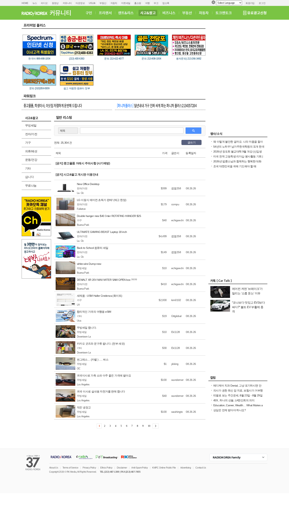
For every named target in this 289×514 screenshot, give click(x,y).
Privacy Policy (89, 467)
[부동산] (187, 13)
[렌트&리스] (126, 13)
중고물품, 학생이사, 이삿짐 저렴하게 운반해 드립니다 (53, 105)
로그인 (262, 3)
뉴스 (34, 3)
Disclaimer (122, 467)
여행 (147, 3)
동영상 (55, 3)
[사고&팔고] (148, 13)
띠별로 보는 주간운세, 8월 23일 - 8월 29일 (237, 395)
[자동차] (203, 13)
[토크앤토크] (223, 13)
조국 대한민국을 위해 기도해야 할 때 (234, 166)
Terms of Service (70, 467)
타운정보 (80, 3)
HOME (25, 3)
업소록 (165, 3)
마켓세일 (125, 3)
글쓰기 (191, 142)
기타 (28, 168)
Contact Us (200, 467)
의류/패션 (31, 151)
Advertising (185, 467)
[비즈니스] (169, 13)
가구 (28, 142)
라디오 (44, 3)
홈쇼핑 (137, 3)
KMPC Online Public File (164, 467)
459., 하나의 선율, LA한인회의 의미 (233, 400)
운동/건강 (31, 159)
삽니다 (29, 176)
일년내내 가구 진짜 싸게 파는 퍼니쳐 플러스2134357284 (156, 105)
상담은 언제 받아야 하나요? (229, 410)
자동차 (113, 3)
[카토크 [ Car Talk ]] (237, 281)
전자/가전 (31, 134)
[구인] (89, 13)
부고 (156, 3)
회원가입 (250, 3)
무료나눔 (31, 185)
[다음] (156, 425)
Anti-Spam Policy (139, 467)
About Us (53, 467)
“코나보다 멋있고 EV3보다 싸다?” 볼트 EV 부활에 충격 (248, 307)
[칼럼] (237, 378)
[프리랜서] (105, 13)
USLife (92, 3)
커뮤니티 (67, 3)
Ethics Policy (106, 467)
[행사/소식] (237, 135)
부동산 (102, 3)
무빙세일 (31, 125)
